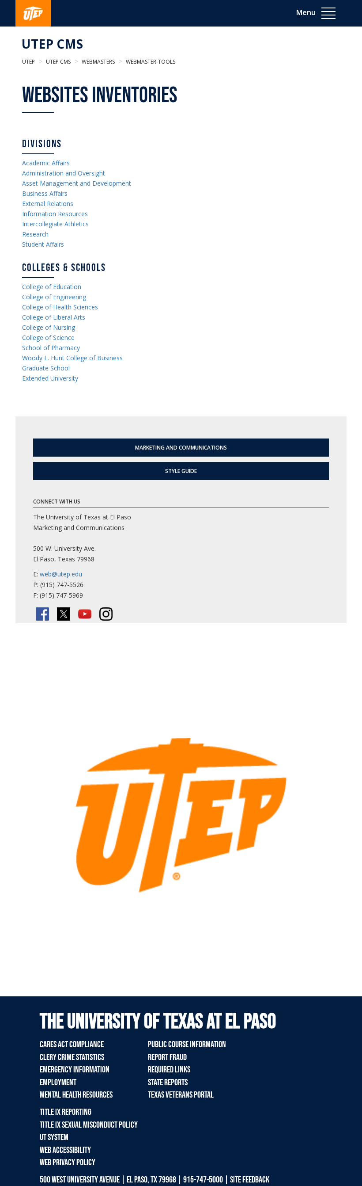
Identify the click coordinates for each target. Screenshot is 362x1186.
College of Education (51, 286)
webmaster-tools (149, 61)
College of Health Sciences (60, 307)
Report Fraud (167, 1057)
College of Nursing (48, 327)
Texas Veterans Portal (181, 1095)
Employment (58, 1082)
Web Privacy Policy (67, 1162)
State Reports (168, 1082)
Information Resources (55, 214)
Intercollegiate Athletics (55, 224)
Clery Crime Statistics (72, 1057)
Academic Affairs (46, 163)
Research (35, 234)
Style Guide (181, 471)
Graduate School (46, 368)
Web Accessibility (65, 1150)
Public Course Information (187, 1044)
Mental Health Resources (76, 1095)
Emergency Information (74, 1069)
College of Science (48, 337)
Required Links (169, 1069)
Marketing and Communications (181, 447)
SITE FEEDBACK (249, 1180)
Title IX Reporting (65, 1112)
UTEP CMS (52, 43)
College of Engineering (54, 297)
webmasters (97, 61)
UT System (54, 1137)
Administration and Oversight (63, 173)
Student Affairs (43, 244)
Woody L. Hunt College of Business (72, 358)
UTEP (28, 61)
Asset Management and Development (76, 183)
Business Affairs (45, 193)
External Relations (47, 203)
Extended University (50, 378)
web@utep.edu (61, 574)
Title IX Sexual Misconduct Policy (89, 1125)
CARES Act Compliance (72, 1044)
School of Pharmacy (51, 347)
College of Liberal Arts (53, 317)
